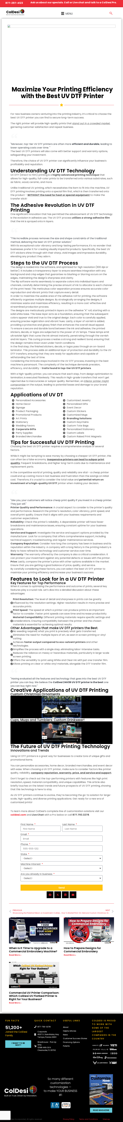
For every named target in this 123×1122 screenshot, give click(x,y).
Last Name (68, 824)
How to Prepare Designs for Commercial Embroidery (82, 949)
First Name (27, 824)
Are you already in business (37, 874)
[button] (66, 14)
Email (24, 834)
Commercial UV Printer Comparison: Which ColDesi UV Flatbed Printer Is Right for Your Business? (34, 996)
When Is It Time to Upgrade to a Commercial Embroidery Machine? (33, 949)
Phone (25, 844)
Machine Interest (31, 864)
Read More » (15, 955)
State (24, 854)
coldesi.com (18, 814)
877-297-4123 (14, 3)
